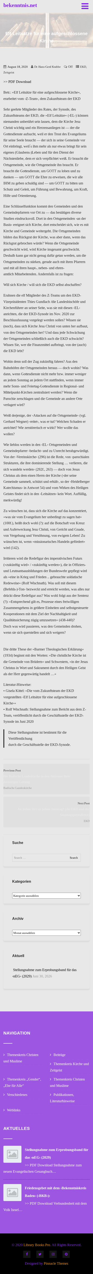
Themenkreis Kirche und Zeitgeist (69, 1067)
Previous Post (36, 776)
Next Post (54, 809)
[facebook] (26, 1254)
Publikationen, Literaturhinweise (62, 1098)
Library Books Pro (36, 1245)
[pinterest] (66, 1254)
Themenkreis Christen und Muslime (20, 1058)
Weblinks (13, 1110)
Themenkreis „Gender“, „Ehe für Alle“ (22, 1082)
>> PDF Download (17, 82)
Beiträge (59, 1055)
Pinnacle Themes (56, 1263)
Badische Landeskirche (17, 788)
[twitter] (40, 1254)
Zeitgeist (8, 72)
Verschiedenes (17, 1095)
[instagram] (53, 1254)
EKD (83, 66)
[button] (10, 14)
